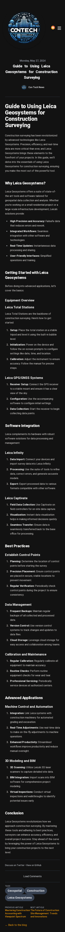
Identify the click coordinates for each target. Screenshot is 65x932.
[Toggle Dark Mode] (53, 27)
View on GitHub (33, 865)
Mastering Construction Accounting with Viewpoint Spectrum (17, 913)
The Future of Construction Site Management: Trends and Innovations (44, 913)
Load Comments (32, 876)
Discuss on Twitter (14, 865)
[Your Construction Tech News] (25, 27)
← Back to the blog (16, 924)
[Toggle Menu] (59, 27)
